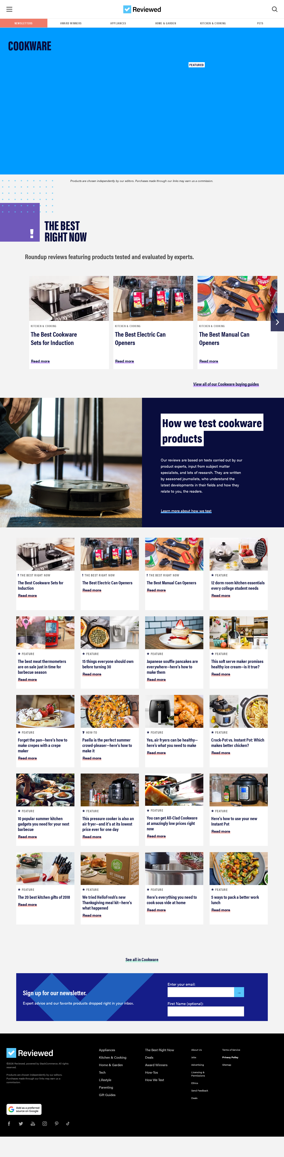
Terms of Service (231, 1050)
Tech (102, 1072)
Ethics (194, 1083)
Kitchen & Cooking (213, 23)
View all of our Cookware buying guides (226, 384)
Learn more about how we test (186, 510)
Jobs (193, 1057)
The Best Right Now (159, 1049)
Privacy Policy (230, 1057)
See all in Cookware (142, 959)
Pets (260, 23)
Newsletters (24, 23)
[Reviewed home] (142, 9)
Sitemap (226, 1065)
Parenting (106, 1087)
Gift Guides (107, 1094)
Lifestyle (105, 1079)
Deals (149, 1057)
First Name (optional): (186, 1003)
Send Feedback (199, 1090)
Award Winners (71, 23)
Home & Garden (165, 23)
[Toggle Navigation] (9, 9)
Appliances (118, 23)
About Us (196, 1050)
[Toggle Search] (275, 9)
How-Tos (151, 1072)
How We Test (154, 1079)
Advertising (197, 1065)
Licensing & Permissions (198, 1073)
